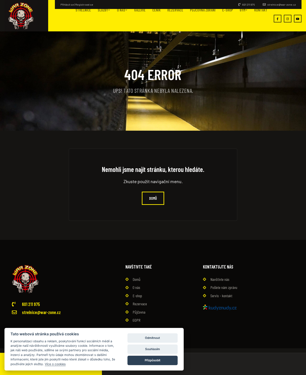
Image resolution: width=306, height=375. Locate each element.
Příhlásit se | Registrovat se (76, 4)
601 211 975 (248, 4)
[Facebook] (277, 18)
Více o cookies (55, 364)
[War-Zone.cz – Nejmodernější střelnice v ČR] (26, 15)
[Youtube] (298, 18)
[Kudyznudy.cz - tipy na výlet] (220, 307)
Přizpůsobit (152, 360)
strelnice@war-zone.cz (281, 4)
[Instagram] (287, 18)
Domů (153, 198)
